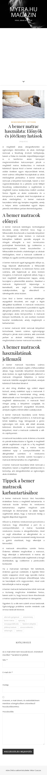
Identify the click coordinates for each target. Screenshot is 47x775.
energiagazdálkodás (11, 624)
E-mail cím (8, 672)
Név (5, 660)
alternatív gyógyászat (11, 617)
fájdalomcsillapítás (29, 624)
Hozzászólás (8, 711)
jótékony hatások (10, 627)
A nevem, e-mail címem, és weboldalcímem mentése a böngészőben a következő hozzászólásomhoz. (21, 703)
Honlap (6, 685)
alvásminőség (28, 617)
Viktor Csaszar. (35, 770)
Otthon (31, 122)
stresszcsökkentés (26, 627)
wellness (19, 631)
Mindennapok (18, 122)
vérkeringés (8, 631)
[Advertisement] (23, 52)
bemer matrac (9, 620)
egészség (21, 620)
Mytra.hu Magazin (23, 12)
